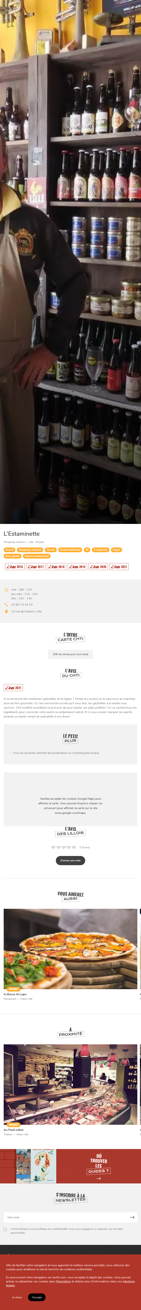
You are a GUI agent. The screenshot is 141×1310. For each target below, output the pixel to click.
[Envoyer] (132, 1217)
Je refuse (17, 1297)
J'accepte (37, 1297)
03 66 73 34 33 (22, 605)
